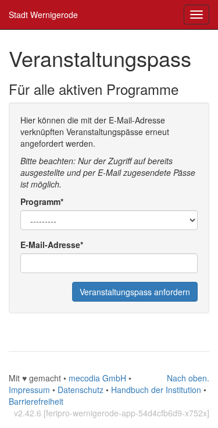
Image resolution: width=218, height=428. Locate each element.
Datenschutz (80, 389)
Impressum (29, 389)
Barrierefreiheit (36, 401)
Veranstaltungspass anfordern (135, 292)
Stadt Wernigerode (43, 14)
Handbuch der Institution (156, 389)
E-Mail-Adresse (51, 244)
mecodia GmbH (97, 378)
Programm (41, 201)
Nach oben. (188, 378)
